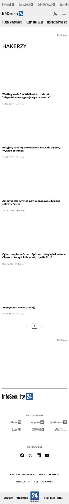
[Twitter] (30, 455)
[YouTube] (47, 455)
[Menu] (64, 14)
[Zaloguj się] (55, 14)
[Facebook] (22, 455)
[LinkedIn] (38, 455)
